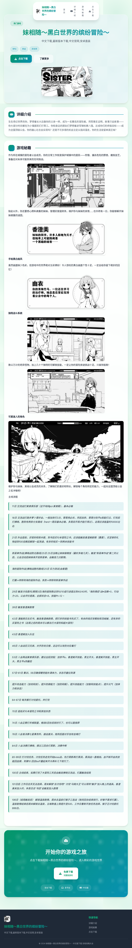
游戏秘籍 (93, 927)
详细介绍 (93, 923)
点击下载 (93, 932)
